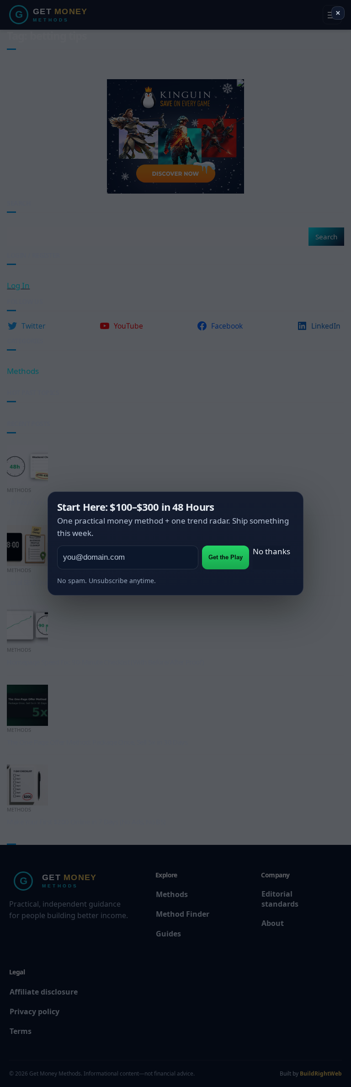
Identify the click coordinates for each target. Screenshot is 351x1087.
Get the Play (225, 557)
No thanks (271, 551)
